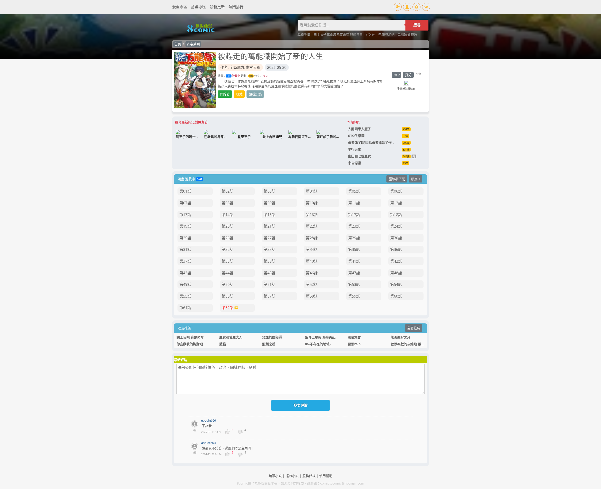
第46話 (312, 273)
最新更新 (217, 6)
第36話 (396, 249)
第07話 (185, 203)
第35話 (354, 249)
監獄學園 (304, 34)
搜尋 (417, 25)
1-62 (228, 76)
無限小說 (275, 475)
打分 (408, 75)
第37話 (185, 261)
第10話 (312, 203)
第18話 (396, 214)
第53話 (354, 284)
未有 (251, 76)
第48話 (396, 273)
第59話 (354, 296)
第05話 (354, 191)
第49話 (185, 284)
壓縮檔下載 (397, 179)
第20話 (227, 226)
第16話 (312, 214)
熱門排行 (235, 6)
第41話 (354, 261)
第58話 (312, 296)
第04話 (312, 191)
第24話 (396, 226)
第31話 (185, 249)
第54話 (396, 284)
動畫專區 (198, 6)
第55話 (185, 296)
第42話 (396, 261)
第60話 (396, 296)
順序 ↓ (415, 179)
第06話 (396, 191)
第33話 (269, 249)
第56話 (227, 296)
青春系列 (193, 44)
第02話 (227, 191)
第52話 (312, 284)
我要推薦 (413, 328)
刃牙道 (371, 34)
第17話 (354, 214)
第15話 (269, 214)
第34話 (312, 249)
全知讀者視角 (407, 34)
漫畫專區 (179, 6)
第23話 (354, 226)
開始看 (225, 94)
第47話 (354, 273)
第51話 (269, 284)
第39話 (269, 261)
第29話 (354, 238)
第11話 (354, 203)
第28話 (312, 238)
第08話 (227, 203)
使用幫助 (325, 475)
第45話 (269, 273)
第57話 (269, 296)
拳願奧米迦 (387, 34)
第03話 (269, 191)
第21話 (269, 226)
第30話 (396, 238)
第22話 (312, 226)
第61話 (185, 307)
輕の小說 (292, 475)
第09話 (269, 203)
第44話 (227, 273)
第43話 (185, 273)
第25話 (185, 238)
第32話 (227, 249)
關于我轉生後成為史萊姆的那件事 (338, 34)
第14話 (227, 214)
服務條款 (309, 475)
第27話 (269, 238)
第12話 (396, 203)
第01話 (185, 191)
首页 (177, 44)
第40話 (312, 261)
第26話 (227, 238)
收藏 (239, 94)
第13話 (185, 214)
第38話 (227, 261)
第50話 (227, 284)
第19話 (185, 226)
